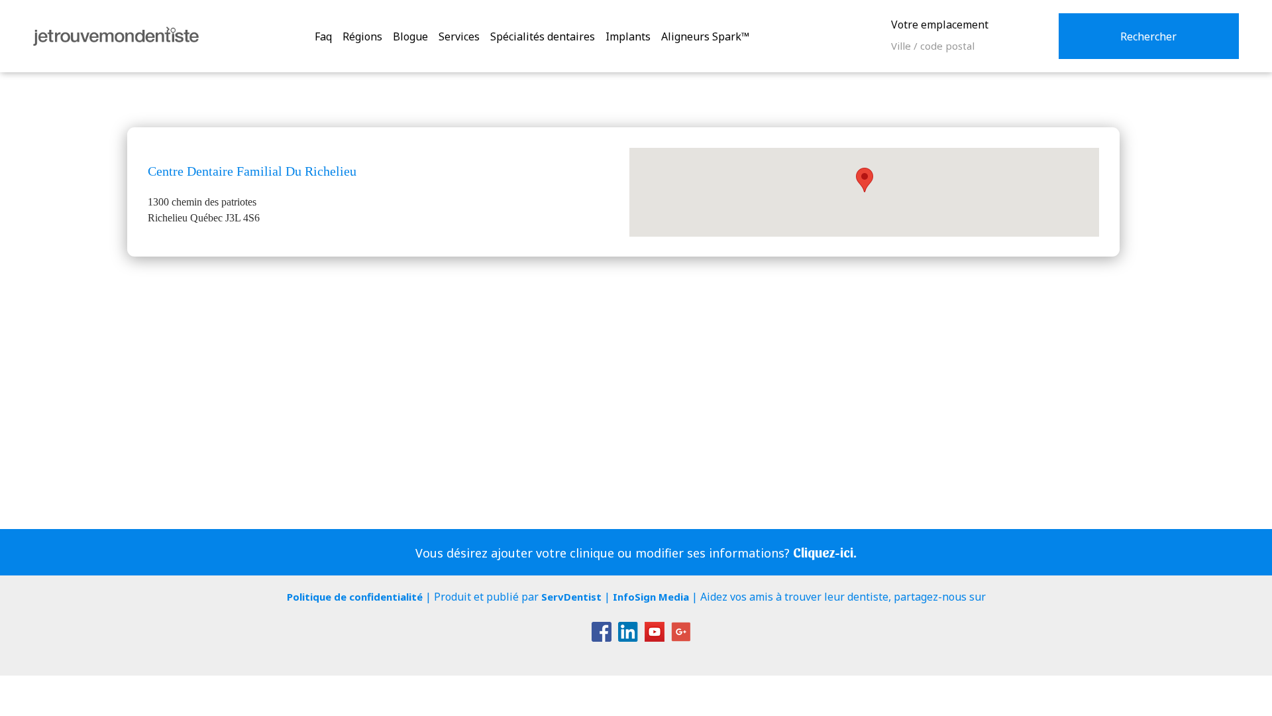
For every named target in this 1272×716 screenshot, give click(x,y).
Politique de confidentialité (355, 596)
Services (459, 36)
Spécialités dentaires (542, 36)
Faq (323, 36)
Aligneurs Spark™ (705, 36)
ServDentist (571, 596)
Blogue (410, 36)
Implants (628, 36)
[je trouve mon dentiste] (116, 36)
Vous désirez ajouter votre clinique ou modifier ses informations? (636, 552)
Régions (362, 36)
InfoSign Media (651, 596)
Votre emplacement (939, 24)
